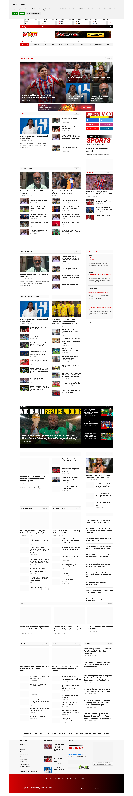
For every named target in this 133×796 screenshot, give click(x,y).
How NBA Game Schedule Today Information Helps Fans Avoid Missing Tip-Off (33, 478)
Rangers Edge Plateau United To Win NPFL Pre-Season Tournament (71, 392)
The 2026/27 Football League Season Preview (91, 422)
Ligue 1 (108, 44)
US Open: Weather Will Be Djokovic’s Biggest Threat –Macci (71, 565)
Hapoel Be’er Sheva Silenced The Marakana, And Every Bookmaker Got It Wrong (71, 469)
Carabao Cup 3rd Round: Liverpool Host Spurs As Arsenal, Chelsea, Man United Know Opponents (71, 230)
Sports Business (90, 733)
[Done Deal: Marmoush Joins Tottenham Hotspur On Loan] (24, 217)
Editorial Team (24, 754)
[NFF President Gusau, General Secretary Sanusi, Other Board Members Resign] (56, 217)
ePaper (38, 27)
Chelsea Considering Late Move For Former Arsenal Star (104, 208)
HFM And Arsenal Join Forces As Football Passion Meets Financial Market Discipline (39, 578)
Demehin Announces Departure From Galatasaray (98, 599)
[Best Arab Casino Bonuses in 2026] (24, 718)
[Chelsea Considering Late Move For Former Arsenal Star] (90, 210)
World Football (60, 41)
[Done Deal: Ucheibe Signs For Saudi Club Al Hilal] (78, 93)
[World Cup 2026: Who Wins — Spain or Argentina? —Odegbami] (56, 713)
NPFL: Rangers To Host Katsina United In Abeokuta (70, 366)
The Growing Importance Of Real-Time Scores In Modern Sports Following (98, 651)
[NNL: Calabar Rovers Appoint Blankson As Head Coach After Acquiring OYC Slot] (56, 359)
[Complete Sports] (30, 34)
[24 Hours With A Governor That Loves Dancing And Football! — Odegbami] (56, 696)
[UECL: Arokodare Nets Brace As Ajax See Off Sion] (56, 129)
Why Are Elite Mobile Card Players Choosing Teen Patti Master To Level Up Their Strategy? (97, 702)
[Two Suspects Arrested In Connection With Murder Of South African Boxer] (90, 496)
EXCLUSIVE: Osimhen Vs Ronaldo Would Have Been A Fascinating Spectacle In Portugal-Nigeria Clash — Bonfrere (98, 520)
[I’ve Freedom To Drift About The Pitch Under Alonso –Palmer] (56, 209)
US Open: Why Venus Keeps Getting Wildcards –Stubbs (66, 532)
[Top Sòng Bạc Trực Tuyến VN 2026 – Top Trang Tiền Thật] (24, 711)
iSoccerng (79, 733)
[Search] (110, 26)
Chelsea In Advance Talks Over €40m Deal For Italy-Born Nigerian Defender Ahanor (38, 353)
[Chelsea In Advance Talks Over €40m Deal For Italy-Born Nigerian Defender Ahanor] (24, 353)
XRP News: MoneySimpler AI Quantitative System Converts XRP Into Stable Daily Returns (38, 570)
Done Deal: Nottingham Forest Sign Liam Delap (70, 223)
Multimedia (94, 41)
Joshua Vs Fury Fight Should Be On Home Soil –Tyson (70, 557)
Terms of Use (23, 752)
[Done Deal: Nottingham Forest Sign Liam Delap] (56, 224)
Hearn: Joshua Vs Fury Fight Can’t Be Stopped (71, 572)
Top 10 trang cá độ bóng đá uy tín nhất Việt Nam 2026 (39, 685)
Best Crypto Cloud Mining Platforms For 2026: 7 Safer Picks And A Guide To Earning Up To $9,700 (39, 550)
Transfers (71, 41)
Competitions (79, 41)
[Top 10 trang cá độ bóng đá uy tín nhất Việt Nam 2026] (24, 686)
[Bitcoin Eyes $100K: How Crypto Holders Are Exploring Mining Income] (34, 520)
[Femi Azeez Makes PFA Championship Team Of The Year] (24, 380)
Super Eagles (36, 44)
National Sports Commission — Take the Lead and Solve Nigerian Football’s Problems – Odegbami (71, 678)
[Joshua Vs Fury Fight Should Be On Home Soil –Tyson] (56, 558)
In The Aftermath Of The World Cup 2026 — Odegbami (70, 703)
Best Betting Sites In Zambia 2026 (39, 692)
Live (87, 41)
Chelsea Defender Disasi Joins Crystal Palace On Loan (104, 216)
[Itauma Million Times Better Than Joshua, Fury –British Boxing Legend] (56, 550)
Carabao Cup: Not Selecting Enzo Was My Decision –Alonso (65, 192)
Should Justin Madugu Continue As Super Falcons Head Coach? (90, 435)
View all (108, 58)
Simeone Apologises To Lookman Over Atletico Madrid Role (98, 539)
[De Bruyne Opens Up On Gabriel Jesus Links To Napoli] (78, 72)
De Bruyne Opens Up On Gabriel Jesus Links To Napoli (78, 76)
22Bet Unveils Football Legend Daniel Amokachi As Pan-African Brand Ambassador (34, 629)
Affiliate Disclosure (25, 766)
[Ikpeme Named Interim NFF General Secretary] (101, 93)
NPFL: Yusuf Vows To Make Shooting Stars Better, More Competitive (70, 331)
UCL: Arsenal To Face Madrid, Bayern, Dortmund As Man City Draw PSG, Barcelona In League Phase (39, 207)
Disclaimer (23, 757)
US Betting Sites (103, 733)
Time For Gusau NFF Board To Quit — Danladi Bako (71, 487)
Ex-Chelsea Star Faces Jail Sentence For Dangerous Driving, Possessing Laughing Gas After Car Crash (104, 486)
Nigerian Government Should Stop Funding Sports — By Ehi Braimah (70, 460)
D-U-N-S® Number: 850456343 (28, 771)
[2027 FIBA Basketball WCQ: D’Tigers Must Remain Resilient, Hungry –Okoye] (56, 541)
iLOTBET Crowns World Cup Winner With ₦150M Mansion (101, 628)
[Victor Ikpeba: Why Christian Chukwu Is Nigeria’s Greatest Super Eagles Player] (107, 412)
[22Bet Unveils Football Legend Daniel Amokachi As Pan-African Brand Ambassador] (35, 615)
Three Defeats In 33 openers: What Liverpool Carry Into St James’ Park (70, 479)
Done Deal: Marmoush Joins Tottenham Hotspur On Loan (38, 215)
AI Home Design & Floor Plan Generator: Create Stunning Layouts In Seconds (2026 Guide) (39, 587)
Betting (24, 27)
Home (26, 41)
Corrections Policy (25, 764)
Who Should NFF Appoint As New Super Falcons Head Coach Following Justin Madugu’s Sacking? (49, 437)
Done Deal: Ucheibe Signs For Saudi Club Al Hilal (77, 97)
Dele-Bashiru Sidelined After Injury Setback (38, 335)
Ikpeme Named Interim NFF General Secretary (100, 97)
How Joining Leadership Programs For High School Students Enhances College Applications (98, 678)
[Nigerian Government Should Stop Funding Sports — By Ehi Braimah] (56, 461)
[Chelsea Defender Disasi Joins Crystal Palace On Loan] (90, 217)
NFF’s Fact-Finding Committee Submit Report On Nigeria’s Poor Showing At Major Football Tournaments (98, 564)
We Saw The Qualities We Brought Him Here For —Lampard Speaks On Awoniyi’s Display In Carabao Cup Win (39, 370)
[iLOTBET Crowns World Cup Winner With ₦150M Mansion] (102, 615)
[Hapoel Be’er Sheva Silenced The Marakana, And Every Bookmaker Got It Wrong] (56, 470)
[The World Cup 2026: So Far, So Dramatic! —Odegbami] (56, 720)
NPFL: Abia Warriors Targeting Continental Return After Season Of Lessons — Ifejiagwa (71, 383)
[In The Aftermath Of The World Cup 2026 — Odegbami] (56, 705)
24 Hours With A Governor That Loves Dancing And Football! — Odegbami (70, 695)
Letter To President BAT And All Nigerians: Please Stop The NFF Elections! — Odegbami (70, 687)
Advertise (22, 749)
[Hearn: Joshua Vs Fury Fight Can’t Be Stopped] (56, 574)
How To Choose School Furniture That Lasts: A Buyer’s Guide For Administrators (97, 664)
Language (104, 41)
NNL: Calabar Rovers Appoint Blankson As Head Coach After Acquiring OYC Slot (70, 358)
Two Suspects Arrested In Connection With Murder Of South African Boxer (103, 495)
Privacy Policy (24, 759)
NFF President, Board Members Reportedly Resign (38, 230)
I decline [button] (22, 13)
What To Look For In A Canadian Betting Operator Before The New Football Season (39, 701)
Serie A (89, 44)
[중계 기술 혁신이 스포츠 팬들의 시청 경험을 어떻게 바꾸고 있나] (24, 678)
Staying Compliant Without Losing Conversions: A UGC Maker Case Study (39, 540)
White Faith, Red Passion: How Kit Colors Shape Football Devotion (97, 690)
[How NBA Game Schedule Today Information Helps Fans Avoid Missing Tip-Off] (34, 466)
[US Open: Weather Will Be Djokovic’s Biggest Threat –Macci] (56, 566)
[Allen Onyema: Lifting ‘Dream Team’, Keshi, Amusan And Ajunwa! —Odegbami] (66, 656)
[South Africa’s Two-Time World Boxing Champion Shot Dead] (90, 504)
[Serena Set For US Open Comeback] (56, 582)
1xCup (46, 44)
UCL (68, 44)
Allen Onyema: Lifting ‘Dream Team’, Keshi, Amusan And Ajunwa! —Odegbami (66, 668)
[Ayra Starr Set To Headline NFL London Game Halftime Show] (101, 72)
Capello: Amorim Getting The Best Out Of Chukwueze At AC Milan (99, 591)
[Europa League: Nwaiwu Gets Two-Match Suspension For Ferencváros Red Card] (24, 345)
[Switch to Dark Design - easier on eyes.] (108, 26)
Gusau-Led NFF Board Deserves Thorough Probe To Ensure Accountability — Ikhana (71, 147)
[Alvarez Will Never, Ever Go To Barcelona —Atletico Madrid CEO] (43, 82)
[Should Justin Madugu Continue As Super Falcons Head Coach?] (107, 436)
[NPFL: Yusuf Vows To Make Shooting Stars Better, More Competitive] (56, 332)
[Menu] (22, 41)
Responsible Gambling (26, 769)
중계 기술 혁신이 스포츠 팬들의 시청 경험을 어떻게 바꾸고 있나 (39, 677)
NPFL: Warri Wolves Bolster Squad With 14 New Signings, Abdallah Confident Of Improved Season (71, 374)
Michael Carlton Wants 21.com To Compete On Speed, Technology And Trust (68, 629)
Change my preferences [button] (33, 13)
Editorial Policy (24, 761)
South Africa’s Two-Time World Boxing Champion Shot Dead (104, 504)
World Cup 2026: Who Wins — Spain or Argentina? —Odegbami (71, 711)
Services (31, 27)
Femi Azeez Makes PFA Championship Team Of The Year (39, 379)
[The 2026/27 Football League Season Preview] (107, 425)
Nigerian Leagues (48, 41)
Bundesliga (98, 44)
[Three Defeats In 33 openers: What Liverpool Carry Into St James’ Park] (56, 479)
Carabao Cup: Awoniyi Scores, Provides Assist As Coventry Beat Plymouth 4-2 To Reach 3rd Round (39, 388)
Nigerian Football (35, 41)
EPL (74, 44)
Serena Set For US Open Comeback (68, 580)
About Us (22, 744)
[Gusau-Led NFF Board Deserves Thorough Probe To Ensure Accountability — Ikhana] (56, 148)
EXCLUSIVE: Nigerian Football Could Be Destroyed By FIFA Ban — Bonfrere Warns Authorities (99, 530)
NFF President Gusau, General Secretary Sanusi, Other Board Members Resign (70, 215)
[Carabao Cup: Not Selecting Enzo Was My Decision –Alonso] (66, 180)
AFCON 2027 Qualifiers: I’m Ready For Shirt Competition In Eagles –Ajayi (98, 555)
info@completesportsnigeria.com (76, 754)
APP (42, 27)
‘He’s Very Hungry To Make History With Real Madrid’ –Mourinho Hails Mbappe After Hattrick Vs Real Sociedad (39, 223)
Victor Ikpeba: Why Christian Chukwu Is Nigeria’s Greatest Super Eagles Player (91, 411)
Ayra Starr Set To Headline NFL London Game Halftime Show (101, 76)
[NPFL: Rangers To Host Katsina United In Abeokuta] (56, 367)
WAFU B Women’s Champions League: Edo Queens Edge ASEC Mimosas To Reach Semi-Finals (64, 321)
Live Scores (25, 44)
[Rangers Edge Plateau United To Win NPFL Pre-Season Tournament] (56, 393)
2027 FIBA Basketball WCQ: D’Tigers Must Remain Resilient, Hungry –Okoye (71, 540)
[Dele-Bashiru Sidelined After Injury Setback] (24, 337)
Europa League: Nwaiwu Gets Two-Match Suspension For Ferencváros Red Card (38, 344)
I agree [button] (15, 13)
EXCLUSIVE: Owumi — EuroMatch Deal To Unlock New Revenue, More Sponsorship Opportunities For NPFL (71, 341)
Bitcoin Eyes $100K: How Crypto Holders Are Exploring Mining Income (34, 532)
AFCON (60, 44)
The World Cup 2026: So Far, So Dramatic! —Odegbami (70, 719)
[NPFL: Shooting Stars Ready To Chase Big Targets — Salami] (56, 351)
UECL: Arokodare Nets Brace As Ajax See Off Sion (70, 127)
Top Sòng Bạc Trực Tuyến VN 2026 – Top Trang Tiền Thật (39, 709)
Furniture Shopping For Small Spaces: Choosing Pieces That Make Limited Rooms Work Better (97, 716)
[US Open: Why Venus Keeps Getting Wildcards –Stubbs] (66, 520)
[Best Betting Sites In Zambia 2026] (24, 694)
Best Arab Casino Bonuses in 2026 (39, 716)
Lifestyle (70, 733)
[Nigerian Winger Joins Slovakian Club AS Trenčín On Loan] (24, 362)
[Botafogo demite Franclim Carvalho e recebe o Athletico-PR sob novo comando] (34, 656)
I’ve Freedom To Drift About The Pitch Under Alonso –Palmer (71, 207)
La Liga (81, 44)
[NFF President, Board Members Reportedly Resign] (24, 232)
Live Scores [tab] (103, 322)
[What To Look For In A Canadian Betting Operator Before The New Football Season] (24, 702)
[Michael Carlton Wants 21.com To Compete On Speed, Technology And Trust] (69, 615)
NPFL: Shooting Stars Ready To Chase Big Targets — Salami (70, 349)
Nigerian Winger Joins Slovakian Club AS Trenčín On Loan (39, 361)
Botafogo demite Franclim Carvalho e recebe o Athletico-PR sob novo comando (34, 668)
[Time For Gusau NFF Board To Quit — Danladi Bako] (56, 489)
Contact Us (23, 747)
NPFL (53, 44)
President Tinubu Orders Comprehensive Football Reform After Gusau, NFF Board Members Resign (71, 137)
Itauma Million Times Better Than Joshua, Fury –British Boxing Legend (71, 549)
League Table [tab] (92, 322)
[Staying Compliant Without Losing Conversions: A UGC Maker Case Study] (24, 541)
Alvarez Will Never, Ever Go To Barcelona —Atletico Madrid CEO (38, 96)
